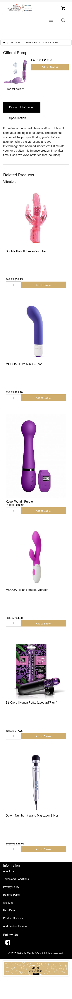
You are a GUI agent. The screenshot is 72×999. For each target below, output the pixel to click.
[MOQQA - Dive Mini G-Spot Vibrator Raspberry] (36, 331)
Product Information (22, 107)
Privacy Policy (11, 887)
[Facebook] (8, 943)
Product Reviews (13, 918)
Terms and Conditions (16, 879)
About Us (8, 871)
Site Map (8, 902)
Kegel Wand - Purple (19, 501)
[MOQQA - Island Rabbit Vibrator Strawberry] (36, 556)
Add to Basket (50, 67)
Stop (36, 980)
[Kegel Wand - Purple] (36, 456)
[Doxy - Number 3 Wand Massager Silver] (36, 782)
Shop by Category (53, 35)
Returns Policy (11, 894)
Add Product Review (15, 926)
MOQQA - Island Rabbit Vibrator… (28, 589)
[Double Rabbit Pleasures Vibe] (36, 218)
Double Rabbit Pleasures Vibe (26, 251)
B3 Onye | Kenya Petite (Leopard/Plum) (31, 702)
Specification (17, 118)
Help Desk (9, 910)
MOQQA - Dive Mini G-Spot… (25, 364)
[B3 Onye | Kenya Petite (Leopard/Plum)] (36, 669)
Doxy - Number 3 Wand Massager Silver (32, 815)
